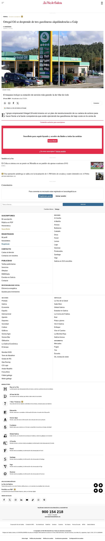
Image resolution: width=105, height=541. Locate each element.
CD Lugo (5, 365)
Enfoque (57, 327)
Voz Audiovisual (40, 524)
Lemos (56, 241)
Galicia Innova (59, 337)
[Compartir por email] (9, 103)
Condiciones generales (61, 538)
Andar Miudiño (7, 369)
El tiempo (5, 347)
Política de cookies (48, 538)
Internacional (6, 314)
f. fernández (7, 26)
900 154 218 (52, 512)
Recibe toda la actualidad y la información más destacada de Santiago (27, 458)
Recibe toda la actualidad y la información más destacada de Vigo (26, 465)
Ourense (57, 248)
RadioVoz (48, 524)
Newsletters (6, 241)
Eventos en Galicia (8, 277)
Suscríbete (52, 141)
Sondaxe (54, 524)
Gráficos (5, 330)
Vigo (56, 258)
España (4, 311)
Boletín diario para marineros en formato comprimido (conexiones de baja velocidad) (30, 426)
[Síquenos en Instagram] (15, 499)
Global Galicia (59, 307)
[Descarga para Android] (101, 485)
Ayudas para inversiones (11, 292)
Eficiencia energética (9, 288)
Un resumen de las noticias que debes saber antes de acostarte (26, 395)
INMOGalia (6, 274)
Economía (5, 307)
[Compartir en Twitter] (17, 103)
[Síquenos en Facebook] (4, 499)
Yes (55, 350)
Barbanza (57, 228)
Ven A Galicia (59, 324)
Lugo (56, 245)
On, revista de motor (61, 357)
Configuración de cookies (76, 538)
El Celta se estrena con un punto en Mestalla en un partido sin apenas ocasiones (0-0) (35, 163)
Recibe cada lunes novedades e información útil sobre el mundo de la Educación (30, 411)
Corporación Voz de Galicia (17, 524)
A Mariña (57, 221)
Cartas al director (8, 252)
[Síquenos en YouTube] (27, 499)
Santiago (57, 254)
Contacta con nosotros (10, 256)
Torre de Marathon (8, 355)
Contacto (5, 281)
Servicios (5, 267)
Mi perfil (4, 237)
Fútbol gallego (7, 375)
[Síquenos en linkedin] (21, 499)
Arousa (56, 225)
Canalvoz (60, 524)
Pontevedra (58, 251)
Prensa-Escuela (76, 524)
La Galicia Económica (10, 344)
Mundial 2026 (7, 352)
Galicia (4, 304)
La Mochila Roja (60, 334)
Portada (4, 301)
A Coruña (57, 218)
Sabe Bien (58, 304)
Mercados (57, 343)
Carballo (57, 231)
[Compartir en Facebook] (13, 103)
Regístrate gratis (45, 196)
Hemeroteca (6, 226)
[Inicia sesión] (101, 3)
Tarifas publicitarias (9, 264)
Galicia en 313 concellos (63, 261)
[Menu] (3, 3)
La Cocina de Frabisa (62, 314)
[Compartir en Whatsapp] (5, 103)
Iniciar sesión (61, 196)
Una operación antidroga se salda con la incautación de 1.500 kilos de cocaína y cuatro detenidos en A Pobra (46, 173)
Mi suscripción (7, 219)
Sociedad (5, 324)
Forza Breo (6, 372)
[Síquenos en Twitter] (9, 499)
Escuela (57, 353)
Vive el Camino (59, 330)
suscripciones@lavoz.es (52, 517)
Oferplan (5, 271)
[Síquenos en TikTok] (32, 499)
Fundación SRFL (30, 524)
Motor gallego (7, 378)
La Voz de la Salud (61, 301)
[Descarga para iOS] (96, 485)
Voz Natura (67, 524)
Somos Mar (6, 337)
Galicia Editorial (91, 524)
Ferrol (56, 238)
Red (55, 317)
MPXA (83, 524)
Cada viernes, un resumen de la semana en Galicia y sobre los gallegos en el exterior (31, 434)
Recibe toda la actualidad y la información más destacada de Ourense (27, 473)
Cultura (4, 327)
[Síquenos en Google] (44, 499)
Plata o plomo (59, 321)
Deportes (5, 321)
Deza (56, 235)
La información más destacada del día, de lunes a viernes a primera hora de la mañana (31, 388)
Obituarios (5, 340)
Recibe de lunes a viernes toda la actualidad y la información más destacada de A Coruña (32, 442)
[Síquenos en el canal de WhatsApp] (38, 499)
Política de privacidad (35, 538)
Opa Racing (6, 362)
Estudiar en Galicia (61, 311)
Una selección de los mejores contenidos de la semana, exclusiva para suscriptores (31, 402)
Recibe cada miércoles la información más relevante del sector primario (27, 418)
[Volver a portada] (52, 3)
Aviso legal (25, 538)
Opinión (4, 317)
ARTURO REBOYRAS (7, 176)
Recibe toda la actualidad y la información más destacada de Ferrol (26, 449)
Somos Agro (6, 334)
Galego (57, 209)
